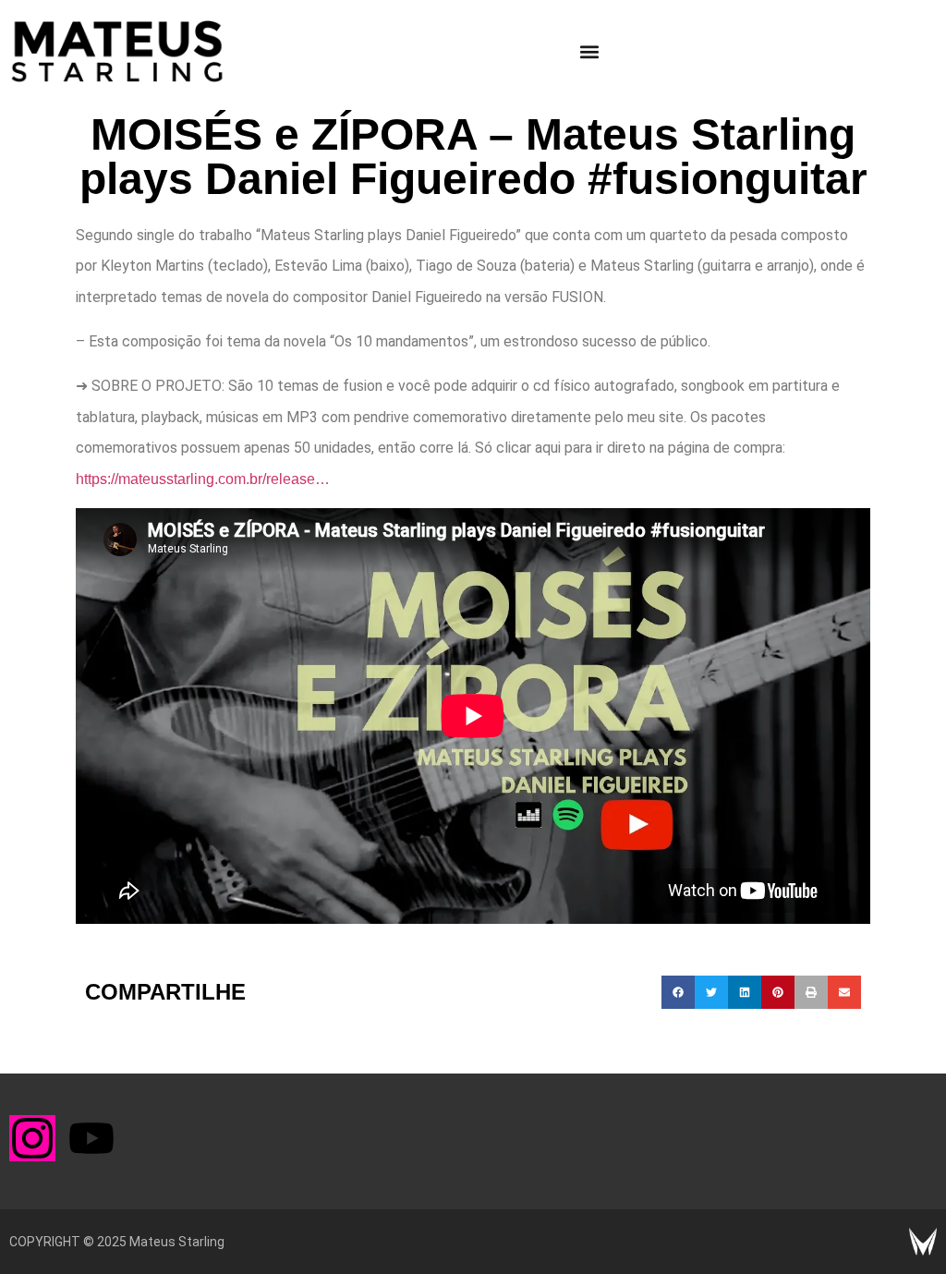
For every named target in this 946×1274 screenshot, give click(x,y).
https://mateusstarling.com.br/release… (203, 479)
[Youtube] (91, 1138)
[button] (590, 51)
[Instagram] (32, 1138)
